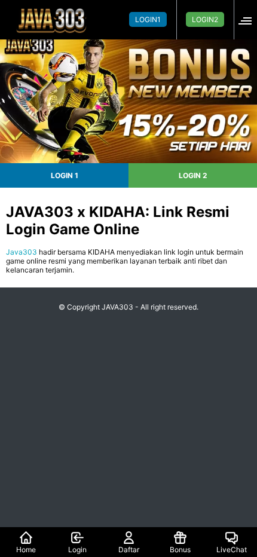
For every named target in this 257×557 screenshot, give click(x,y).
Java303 (21, 251)
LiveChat (231, 549)
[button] (248, 19)
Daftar (128, 549)
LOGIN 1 (64, 175)
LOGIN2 (205, 19)
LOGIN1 (148, 19)
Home (26, 549)
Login (77, 549)
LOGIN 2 (193, 175)
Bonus (180, 549)
